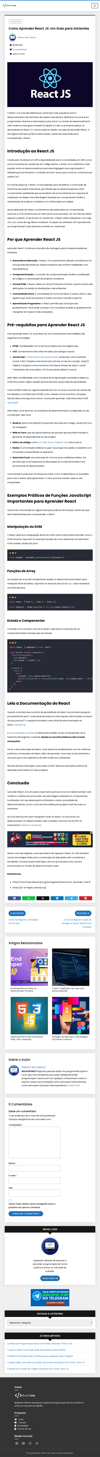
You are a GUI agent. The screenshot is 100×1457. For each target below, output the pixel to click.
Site (11, 1187)
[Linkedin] (57, 898)
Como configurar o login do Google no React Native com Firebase (76, 923)
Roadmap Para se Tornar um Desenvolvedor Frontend (24, 989)
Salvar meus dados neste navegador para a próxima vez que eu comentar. (32, 1205)
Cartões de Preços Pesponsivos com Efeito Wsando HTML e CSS (39, 1343)
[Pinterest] (85, 898)
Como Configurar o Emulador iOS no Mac (23, 921)
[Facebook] (14, 898)
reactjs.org (19, 724)
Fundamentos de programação (42, 357)
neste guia (12, 402)
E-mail (13, 1175)
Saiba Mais (48, 1278)
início (21, 1419)
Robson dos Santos (27, 37)
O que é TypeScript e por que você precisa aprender (68, 989)
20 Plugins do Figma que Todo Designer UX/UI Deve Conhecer (70, 1038)
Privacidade (23, 1425)
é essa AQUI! (73, 1085)
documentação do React (22, 732)
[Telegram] (71, 898)
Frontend (16, 21)
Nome (12, 1163)
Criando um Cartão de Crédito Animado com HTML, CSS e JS (38, 1368)
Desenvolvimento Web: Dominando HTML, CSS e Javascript (27, 1038)
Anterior (18, 913)
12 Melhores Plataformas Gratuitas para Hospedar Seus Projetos (40, 1356)
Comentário (16, 1124)
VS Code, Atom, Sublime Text (53, 442)
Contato (22, 1422)
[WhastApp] (28, 898)
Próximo (82, 913)
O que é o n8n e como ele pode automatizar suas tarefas (36, 1349)
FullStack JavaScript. (31, 825)
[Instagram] (30, 1443)
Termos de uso (24, 1429)
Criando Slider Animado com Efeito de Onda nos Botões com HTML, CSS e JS (46, 1362)
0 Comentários (20, 49)
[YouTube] (23, 1443)
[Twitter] (42, 898)
